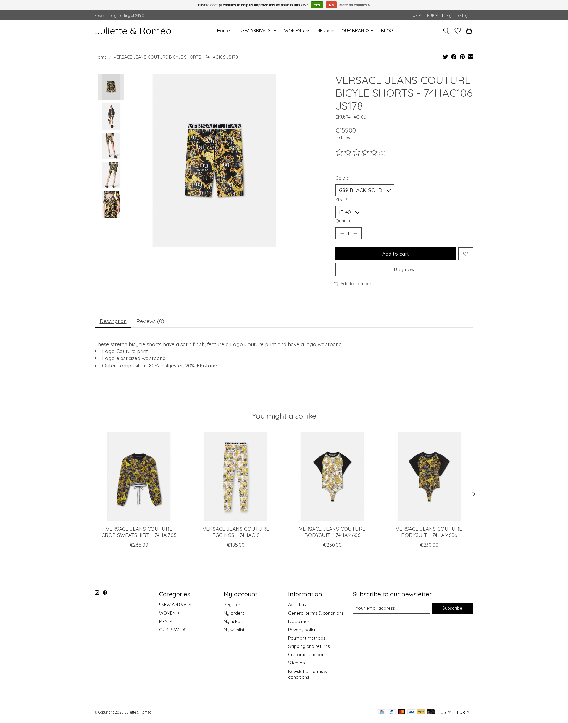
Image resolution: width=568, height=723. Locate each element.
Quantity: (344, 221)
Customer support (306, 654)
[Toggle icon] (446, 30)
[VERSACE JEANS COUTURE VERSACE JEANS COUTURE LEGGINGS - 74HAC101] (235, 476)
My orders (234, 613)
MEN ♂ (165, 621)
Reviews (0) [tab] (150, 321)
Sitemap (296, 663)
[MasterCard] (401, 712)
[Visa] (411, 712)
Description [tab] (113, 321)
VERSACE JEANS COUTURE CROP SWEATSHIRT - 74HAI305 (139, 531)
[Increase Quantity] (355, 233)
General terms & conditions (316, 613)
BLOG (387, 30)
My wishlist (234, 629)
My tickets (234, 621)
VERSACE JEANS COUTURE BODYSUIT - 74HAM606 (332, 531)
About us (297, 604)
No (331, 5)
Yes (317, 5)
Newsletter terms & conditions (307, 674)
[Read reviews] (357, 152)
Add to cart (395, 253)
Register (232, 604)
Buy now (404, 269)
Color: (343, 178)
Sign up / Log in (459, 15)
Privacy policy (302, 629)
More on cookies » (354, 5)
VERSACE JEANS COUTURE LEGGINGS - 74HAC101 (236, 531)
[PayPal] (392, 712)
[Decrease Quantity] (342, 233)
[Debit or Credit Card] (431, 712)
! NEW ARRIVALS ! (176, 604)
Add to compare (357, 283)
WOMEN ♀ (169, 613)
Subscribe (452, 608)
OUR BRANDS (173, 629)
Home (223, 30)
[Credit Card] (381, 712)
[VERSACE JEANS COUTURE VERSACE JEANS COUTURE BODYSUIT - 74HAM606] (332, 476)
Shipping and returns (309, 646)
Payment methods (306, 638)
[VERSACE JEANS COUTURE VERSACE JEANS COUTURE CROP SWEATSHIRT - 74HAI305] (139, 476)
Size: (341, 200)
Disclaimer (298, 621)
